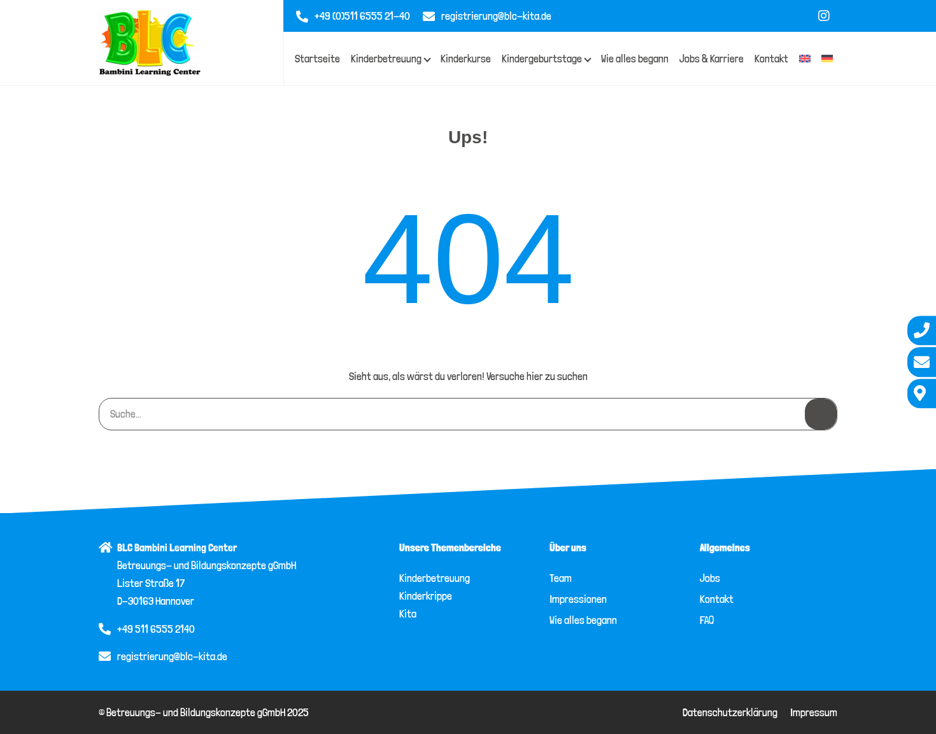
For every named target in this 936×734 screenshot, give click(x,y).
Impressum (813, 712)
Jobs (710, 578)
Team (561, 578)
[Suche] (821, 414)
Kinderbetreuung (386, 58)
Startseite (317, 58)
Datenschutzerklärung (730, 712)
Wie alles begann (635, 58)
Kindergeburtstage (542, 58)
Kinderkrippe (425, 595)
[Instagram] (824, 16)
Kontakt (771, 58)
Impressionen (578, 599)
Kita (407, 613)
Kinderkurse (466, 58)
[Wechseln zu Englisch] (805, 58)
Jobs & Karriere (711, 58)
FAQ (707, 620)
